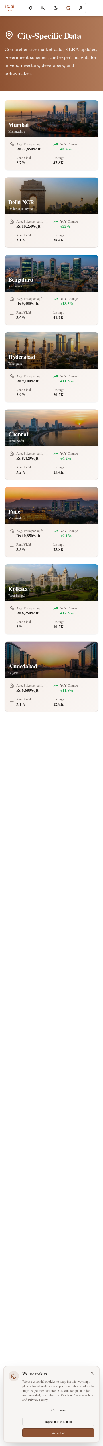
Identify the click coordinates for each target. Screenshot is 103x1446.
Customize (58, 1410)
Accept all (58, 1433)
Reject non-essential (58, 1421)
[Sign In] (81, 8)
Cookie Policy (83, 1395)
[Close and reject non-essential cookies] (92, 1373)
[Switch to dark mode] (55, 8)
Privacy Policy (37, 1399)
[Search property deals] (68, 8)
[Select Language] (43, 8)
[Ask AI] (30, 8)
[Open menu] (93, 8)
